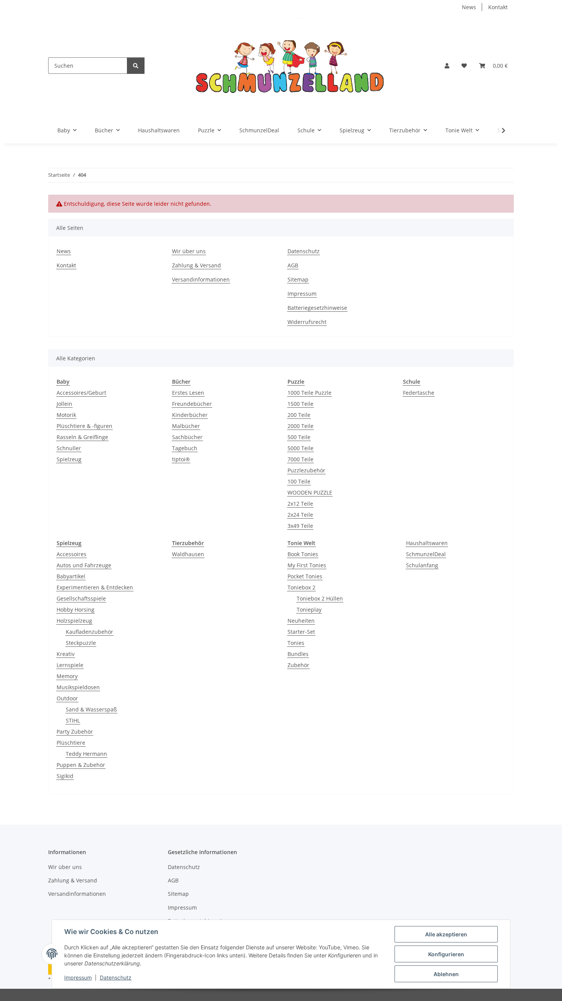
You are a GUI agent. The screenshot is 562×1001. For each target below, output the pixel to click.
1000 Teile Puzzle (309, 392)
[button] (447, 65)
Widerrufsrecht (306, 322)
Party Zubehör (75, 731)
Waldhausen (188, 554)
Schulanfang (422, 565)
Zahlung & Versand (196, 265)
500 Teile (298, 437)
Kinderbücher (190, 414)
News (469, 7)
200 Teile (298, 414)
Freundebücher (192, 403)
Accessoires (71, 554)
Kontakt (498, 7)
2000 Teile (300, 426)
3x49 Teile (300, 525)
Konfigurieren (446, 954)
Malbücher (186, 426)
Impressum (78, 977)
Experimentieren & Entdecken (95, 587)
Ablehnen (446, 974)
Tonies (295, 642)
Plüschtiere (71, 742)
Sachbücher (187, 437)
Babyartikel (71, 576)
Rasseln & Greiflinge (82, 437)
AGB (292, 265)
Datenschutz (116, 977)
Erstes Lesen (188, 392)
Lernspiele (70, 665)
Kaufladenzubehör (89, 631)
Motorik (66, 414)
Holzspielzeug (74, 620)
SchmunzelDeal (426, 554)
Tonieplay (309, 609)
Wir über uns (189, 251)
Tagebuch (184, 448)
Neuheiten (301, 620)
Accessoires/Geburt (81, 392)
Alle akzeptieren (446, 934)
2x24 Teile (300, 514)
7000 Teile (300, 459)
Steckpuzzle (81, 642)
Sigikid (65, 776)
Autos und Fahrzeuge (84, 565)
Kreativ (66, 654)
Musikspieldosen (78, 687)
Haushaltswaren (427, 543)
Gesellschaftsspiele (81, 598)
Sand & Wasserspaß (91, 709)
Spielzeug (69, 459)
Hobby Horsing (75, 609)
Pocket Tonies (304, 576)
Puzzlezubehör (306, 470)
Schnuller (69, 448)
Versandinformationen (201, 279)
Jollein (64, 403)
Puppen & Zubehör (81, 764)
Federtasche (418, 392)
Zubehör (298, 665)
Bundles (298, 654)
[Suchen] (136, 65)
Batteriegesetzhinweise (317, 307)
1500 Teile (300, 403)
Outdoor (67, 698)
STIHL (73, 720)
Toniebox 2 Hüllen (320, 598)
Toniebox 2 (301, 587)
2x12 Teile (300, 503)
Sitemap (298, 279)
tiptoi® (181, 459)
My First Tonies (306, 565)
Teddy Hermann (86, 753)
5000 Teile (300, 448)
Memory (67, 676)
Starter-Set (301, 631)
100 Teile (298, 481)
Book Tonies (302, 554)
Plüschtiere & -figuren (84, 426)
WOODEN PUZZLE (309, 492)
